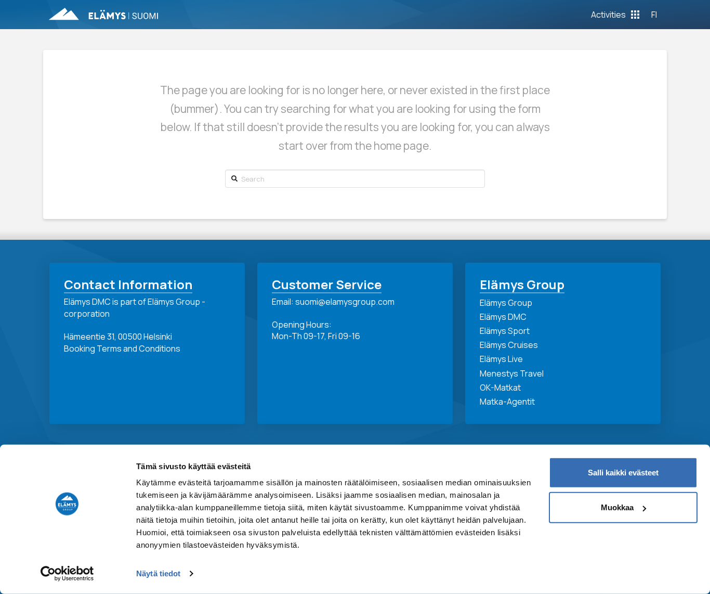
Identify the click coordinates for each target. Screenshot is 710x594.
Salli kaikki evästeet (623, 472)
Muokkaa (617, 507)
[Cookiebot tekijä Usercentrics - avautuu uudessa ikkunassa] (67, 574)
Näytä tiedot (158, 573)
